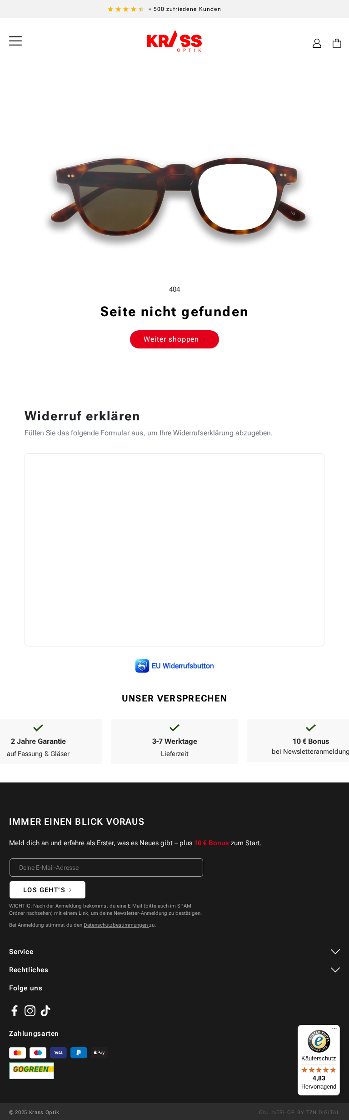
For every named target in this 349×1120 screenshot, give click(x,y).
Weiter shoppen (171, 339)
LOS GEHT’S (44, 889)
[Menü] (334, 1030)
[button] (15, 40)
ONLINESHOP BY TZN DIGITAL (299, 1112)
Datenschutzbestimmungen (116, 925)
